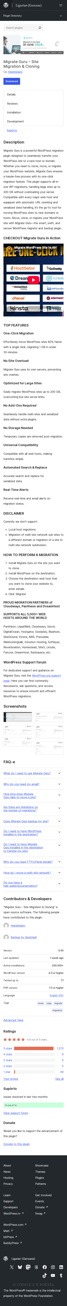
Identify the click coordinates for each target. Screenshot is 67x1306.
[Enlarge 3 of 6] (27, 742)
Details (11, 94)
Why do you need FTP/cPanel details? (28, 862)
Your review (10, 1079)
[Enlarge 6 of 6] (59, 746)
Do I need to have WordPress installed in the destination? (22, 833)
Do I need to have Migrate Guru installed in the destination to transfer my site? (23, 847)
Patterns (40, 1183)
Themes (40, 1171)
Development (15, 121)
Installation (14, 112)
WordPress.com (15, 1224)
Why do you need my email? (21, 784)
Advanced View (13, 1020)
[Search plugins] (39, 27)
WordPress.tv (13, 1213)
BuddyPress (12, 1243)
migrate (58, 1003)
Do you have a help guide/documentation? (20, 884)
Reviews (12, 103)
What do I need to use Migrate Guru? (27, 773)
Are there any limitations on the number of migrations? (20, 809)
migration (57, 1010)
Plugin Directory (12, 15)
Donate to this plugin (16, 1144)
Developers (10, 1207)
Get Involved (43, 1195)
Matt (8, 1231)
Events (39, 1201)
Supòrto (12, 130)
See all (59, 1079)
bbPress (10, 1237)
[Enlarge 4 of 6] (59, 716)
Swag (40, 1213)
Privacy (8, 1183)
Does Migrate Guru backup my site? (26, 821)
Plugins (39, 1177)
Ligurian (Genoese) (23, 1258)
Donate (41, 1207)
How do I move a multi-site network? (27, 872)
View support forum (15, 1113)
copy (49, 1003)
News (7, 1171)
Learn (6, 1195)
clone (41, 1003)
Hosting (8, 1177)
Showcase (41, 1165)
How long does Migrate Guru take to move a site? (19, 795)
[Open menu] (61, 5)
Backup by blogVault (24, 937)
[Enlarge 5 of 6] (59, 729)
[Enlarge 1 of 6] (27, 716)
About (7, 1165)
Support (8, 1201)
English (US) (57, 995)
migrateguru (15, 72)
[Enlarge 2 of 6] (27, 729)
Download (12, 81)
